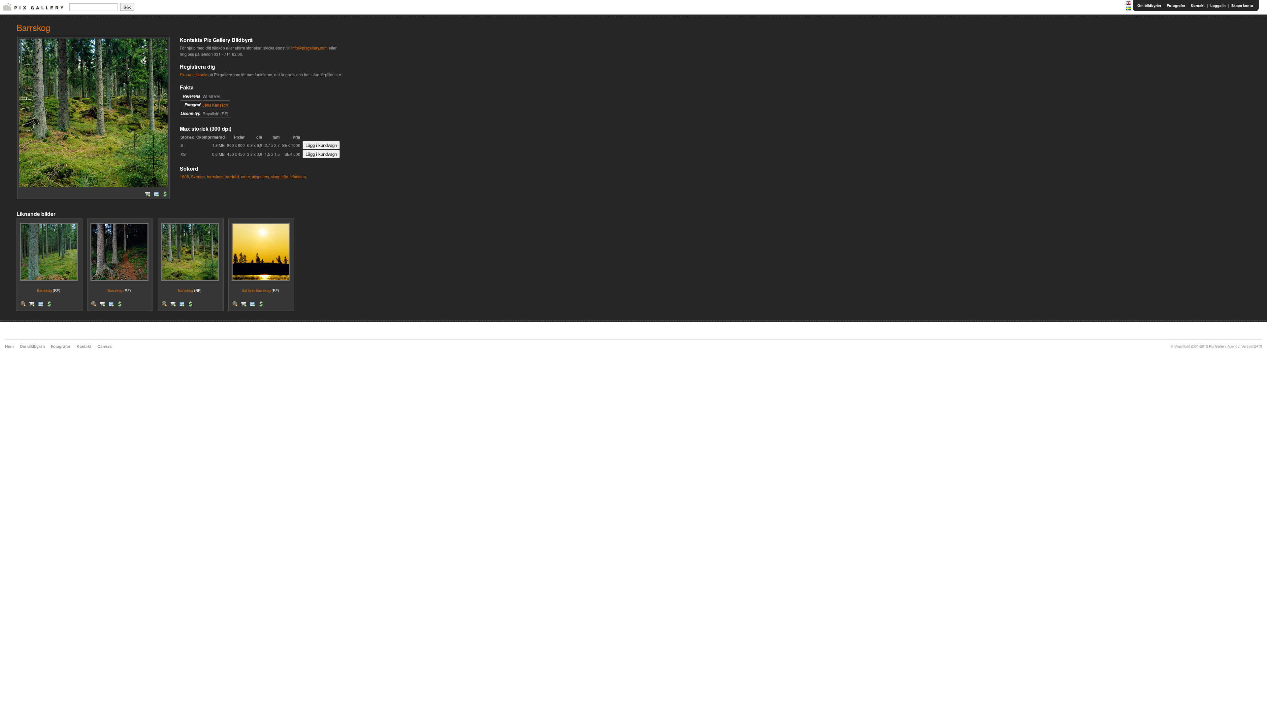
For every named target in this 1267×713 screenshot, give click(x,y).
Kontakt (1198, 5)
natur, (246, 176)
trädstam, (298, 176)
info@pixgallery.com (309, 48)
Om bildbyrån (1149, 5)
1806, (185, 176)
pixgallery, (261, 176)
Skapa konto (1242, 5)
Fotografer (1176, 5)
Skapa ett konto (194, 74)
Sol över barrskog (256, 290)
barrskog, (215, 176)
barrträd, (232, 176)
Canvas (104, 346)
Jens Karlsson (215, 105)
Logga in (1218, 5)
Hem (9, 346)
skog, (275, 176)
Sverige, (198, 176)
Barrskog (44, 290)
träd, (285, 176)
